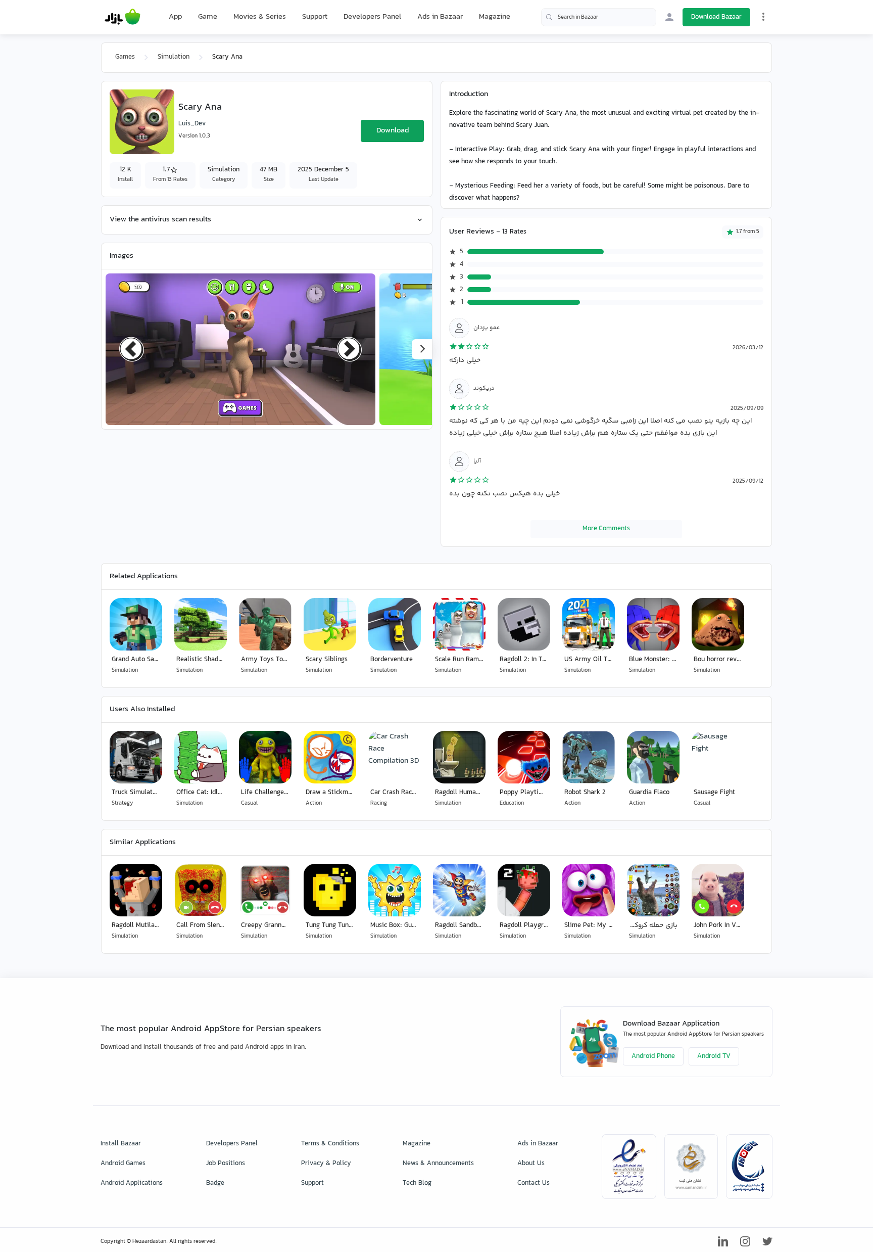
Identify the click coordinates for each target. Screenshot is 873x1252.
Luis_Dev (192, 123)
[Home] (122, 17)
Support (314, 17)
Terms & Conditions (330, 1143)
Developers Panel (372, 17)
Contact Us (533, 1183)
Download (392, 130)
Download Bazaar (716, 17)
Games (125, 57)
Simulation (173, 57)
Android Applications (132, 1183)
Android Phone (653, 1056)
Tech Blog (417, 1183)
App (175, 17)
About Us (531, 1163)
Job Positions (225, 1163)
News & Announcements (438, 1163)
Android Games (123, 1163)
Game (207, 17)
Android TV (714, 1056)
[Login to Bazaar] (669, 17)
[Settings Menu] (763, 17)
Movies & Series (259, 17)
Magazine (494, 17)
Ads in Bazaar (440, 17)
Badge (215, 1183)
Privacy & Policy (326, 1163)
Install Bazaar (121, 1143)
